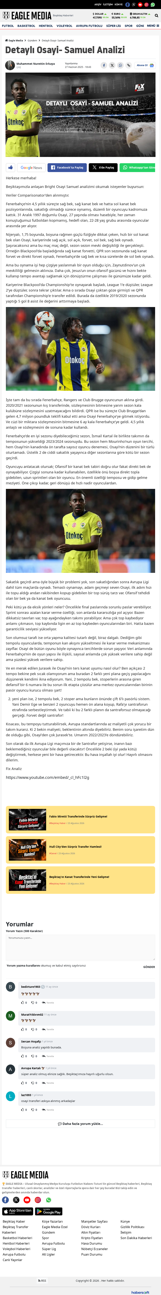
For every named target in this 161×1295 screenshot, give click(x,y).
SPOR (129, 26)
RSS (43, 1280)
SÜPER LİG (113, 26)
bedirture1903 (30, 987)
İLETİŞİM (108, 4)
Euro (117, 14)
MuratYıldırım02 (32, 1014)
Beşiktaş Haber (14, 1221)
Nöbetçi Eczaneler (94, 1249)
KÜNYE (119, 4)
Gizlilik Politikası (132, 1227)
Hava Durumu (91, 1243)
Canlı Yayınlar (12, 1260)
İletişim (126, 1232)
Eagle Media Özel (55, 1227)
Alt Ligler (48, 1254)
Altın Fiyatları (90, 1232)
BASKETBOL (26, 26)
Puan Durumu (91, 1254)
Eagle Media (15, 40)
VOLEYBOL (64, 26)
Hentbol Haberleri (16, 1243)
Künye (125, 1221)
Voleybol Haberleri (16, 1249)
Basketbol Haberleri (17, 1238)
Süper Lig (49, 1249)
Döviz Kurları (90, 1227)
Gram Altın (140, 14)
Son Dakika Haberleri (136, 1238)
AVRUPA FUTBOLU (89, 26)
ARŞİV (97, 4)
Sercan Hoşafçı (31, 1041)
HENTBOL (46, 26)
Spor (45, 1238)
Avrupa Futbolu (14, 1254)
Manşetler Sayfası (94, 1221)
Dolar (99, 14)
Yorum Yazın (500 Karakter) (24, 931)
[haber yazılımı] (140, 1292)
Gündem (32, 40)
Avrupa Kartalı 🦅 (33, 1068)
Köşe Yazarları (52, 1221)
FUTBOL (8, 26)
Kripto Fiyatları (92, 1238)
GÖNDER (149, 967)
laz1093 (26, 1095)
